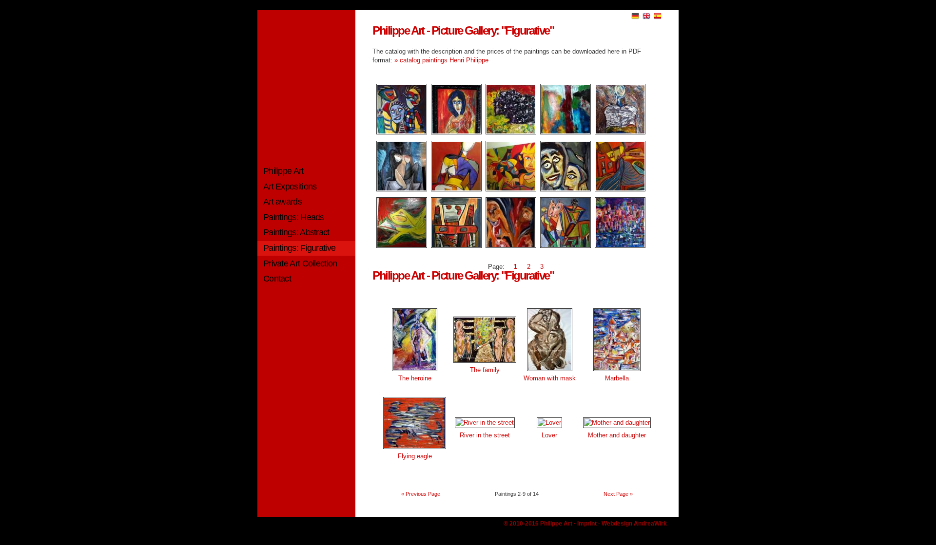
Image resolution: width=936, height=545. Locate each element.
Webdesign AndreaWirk (634, 523)
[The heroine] (414, 372)
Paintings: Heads (293, 217)
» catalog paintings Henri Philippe (441, 60)
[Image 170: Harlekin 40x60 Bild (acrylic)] (454, 189)
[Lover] (549, 422)
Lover (549, 435)
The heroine (414, 378)
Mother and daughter (617, 435)
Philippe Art (283, 171)
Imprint (587, 523)
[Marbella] (617, 372)
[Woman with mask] (549, 372)
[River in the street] (485, 422)
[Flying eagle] (414, 449)
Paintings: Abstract (296, 232)
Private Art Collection (300, 263)
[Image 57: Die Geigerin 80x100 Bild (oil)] (454, 132)
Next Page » (618, 494)
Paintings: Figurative (299, 248)
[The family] (484, 363)
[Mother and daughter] (617, 422)
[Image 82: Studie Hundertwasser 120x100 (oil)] (618, 189)
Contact (277, 278)
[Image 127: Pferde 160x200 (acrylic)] (563, 245)
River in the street (485, 435)
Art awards (282, 202)
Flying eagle (415, 456)
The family (485, 370)
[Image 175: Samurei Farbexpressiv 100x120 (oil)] (618, 132)
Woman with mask (550, 378)
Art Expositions (289, 186)
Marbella (617, 378)
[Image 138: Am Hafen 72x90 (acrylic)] (454, 245)
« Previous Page (420, 494)
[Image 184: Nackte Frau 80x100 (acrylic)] (399, 189)
